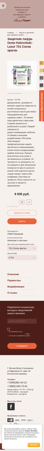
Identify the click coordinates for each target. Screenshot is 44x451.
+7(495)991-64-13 (17, 382)
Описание (13, 274)
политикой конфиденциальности (20, 332)
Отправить (22, 346)
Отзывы (12, 292)
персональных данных (17, 338)
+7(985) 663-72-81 (17, 386)
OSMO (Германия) (15, 234)
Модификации (15, 286)
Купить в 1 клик (22, 213)
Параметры (14, 280)
